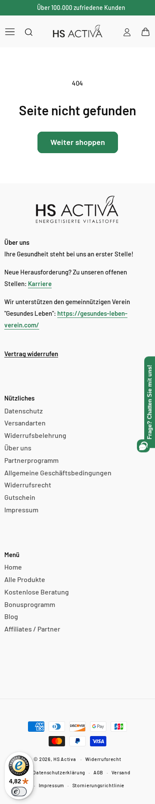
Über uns (17, 448)
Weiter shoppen (77, 142)
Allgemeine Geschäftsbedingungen (58, 472)
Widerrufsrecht (27, 485)
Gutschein (19, 497)
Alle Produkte (24, 579)
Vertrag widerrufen (31, 353)
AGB (98, 772)
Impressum (21, 509)
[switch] (19, 791)
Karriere (40, 283)
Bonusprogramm (29, 604)
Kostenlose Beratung (36, 592)
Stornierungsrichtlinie (98, 785)
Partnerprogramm (31, 460)
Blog (11, 616)
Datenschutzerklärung (59, 772)
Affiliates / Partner (32, 629)
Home (13, 567)
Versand (121, 772)
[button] (10, 31)
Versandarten (25, 423)
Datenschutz (23, 411)
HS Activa (64, 759)
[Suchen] (29, 31)
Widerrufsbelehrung (35, 435)
